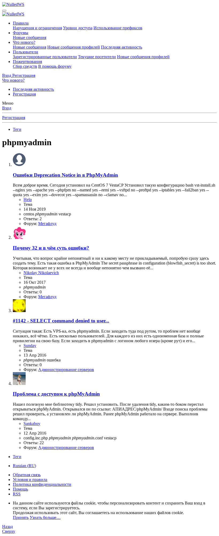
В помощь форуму (55, 66)
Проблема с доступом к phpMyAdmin (56, 394)
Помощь (20, 489)
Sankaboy (32, 423)
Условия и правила (30, 479)
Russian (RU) (24, 465)
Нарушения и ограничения (37, 28)
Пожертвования (27, 61)
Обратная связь (27, 474)
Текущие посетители (97, 56)
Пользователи (25, 52)
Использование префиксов (117, 28)
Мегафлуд (47, 223)
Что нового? (24, 42)
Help (28, 199)
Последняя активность (121, 47)
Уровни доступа (77, 28)
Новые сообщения (29, 37)
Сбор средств (25, 66)
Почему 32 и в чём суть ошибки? (51, 248)
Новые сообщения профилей (73, 47)
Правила (21, 23)
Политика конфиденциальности (42, 484)
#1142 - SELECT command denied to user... (61, 321)
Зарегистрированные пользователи (45, 56)
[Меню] (4, 10)
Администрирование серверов (66, 369)
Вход (6, 108)
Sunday (30, 345)
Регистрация (24, 94)
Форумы (20, 32)
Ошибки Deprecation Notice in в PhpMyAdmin (65, 175)
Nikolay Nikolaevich (41, 272)
